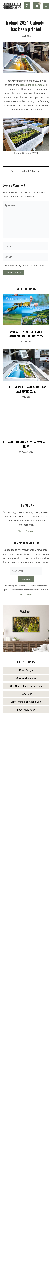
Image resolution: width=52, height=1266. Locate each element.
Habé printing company (32, 84)
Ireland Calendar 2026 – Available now (26, 444)
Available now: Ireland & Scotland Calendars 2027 (26, 333)
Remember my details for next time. (24, 265)
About (21, 531)
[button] (27, 5)
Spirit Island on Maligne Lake (26, 701)
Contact (30, 531)
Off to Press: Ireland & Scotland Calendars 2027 (26, 389)
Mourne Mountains (26, 678)
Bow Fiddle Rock (26, 709)
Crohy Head (26, 693)
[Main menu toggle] (46, 6)
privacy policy (26, 594)
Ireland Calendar (30, 171)
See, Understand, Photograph (26, 686)
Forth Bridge (26, 670)
